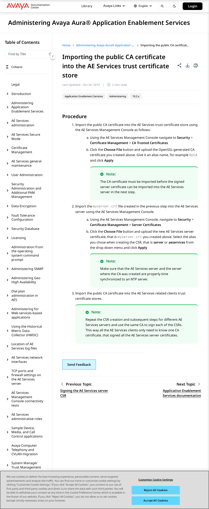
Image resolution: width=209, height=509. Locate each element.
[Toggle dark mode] (174, 6)
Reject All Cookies (155, 490)
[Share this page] (179, 65)
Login (192, 6)
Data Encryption (23, 206)
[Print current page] (195, 65)
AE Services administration (22, 122)
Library (86, 6)
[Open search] (162, 6)
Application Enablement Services (84, 96)
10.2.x (135, 96)
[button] (79, 364)
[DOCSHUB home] (29, 6)
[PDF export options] (187, 65)
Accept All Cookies (155, 500)
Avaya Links (112, 6)
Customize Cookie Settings (155, 479)
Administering (117, 96)
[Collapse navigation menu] (53, 56)
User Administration (27, 175)
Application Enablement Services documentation (182, 393)
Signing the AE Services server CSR (84, 393)
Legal (15, 84)
